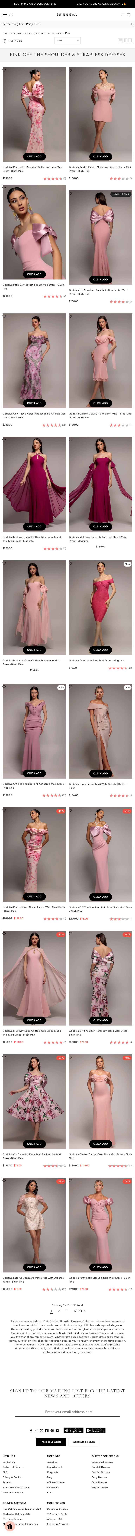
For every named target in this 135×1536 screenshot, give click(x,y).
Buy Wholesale (55, 1467)
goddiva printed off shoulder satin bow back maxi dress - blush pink (32, 169)
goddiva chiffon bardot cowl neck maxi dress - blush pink (100, 1156)
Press (50, 1492)
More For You (56, 1503)
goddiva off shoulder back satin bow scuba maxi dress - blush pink (98, 292)
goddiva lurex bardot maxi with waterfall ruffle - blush (98, 786)
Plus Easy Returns (12, 1519)
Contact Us (9, 1462)
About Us (52, 1462)
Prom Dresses (99, 1482)
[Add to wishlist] (4, 70)
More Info (53, 1456)
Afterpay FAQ (54, 1519)
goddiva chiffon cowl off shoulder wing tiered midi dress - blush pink (100, 415)
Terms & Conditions (13, 1492)
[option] (34, 4)
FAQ (5, 1472)
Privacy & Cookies (12, 1477)
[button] (101, 5)
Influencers (53, 1487)
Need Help (9, 1456)
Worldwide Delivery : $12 (16, 1514)
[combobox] (64, 24)
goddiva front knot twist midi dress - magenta (97, 660)
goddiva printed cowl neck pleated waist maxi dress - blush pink (34, 909)
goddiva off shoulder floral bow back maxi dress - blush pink (99, 1032)
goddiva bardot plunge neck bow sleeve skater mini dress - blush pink (100, 169)
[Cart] (129, 14)
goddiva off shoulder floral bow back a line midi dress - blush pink (32, 1156)
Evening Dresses (101, 1472)
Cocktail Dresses (101, 1467)
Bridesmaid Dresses (102, 1462)
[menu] (5, 14)
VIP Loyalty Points (57, 1514)
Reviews (7, 1482)
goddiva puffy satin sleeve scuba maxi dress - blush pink (99, 1279)
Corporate (53, 1472)
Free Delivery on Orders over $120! (22, 1509)
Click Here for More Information (20, 1524)
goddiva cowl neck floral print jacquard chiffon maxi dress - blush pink (34, 415)
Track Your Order (50, 1442)
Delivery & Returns (13, 1467)
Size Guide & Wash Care (16, 1487)
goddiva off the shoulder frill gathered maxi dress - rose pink (34, 785)
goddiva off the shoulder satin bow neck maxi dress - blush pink (100, 909)
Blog (49, 1477)
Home (6, 33)
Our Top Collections (105, 1456)
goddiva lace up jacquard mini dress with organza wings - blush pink (33, 1279)
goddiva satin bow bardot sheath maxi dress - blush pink (33, 286)
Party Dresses (99, 1477)
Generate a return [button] (84, 1442)
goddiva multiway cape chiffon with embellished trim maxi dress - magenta (32, 539)
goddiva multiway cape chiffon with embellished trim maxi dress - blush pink (32, 1032)
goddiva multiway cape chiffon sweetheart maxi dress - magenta (98, 539)
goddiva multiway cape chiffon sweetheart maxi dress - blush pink (31, 662)
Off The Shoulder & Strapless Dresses (37, 33)
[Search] (131, 24)
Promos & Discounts (58, 1524)
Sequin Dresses (100, 1487)
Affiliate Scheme (56, 1482)
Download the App (57, 1509)
